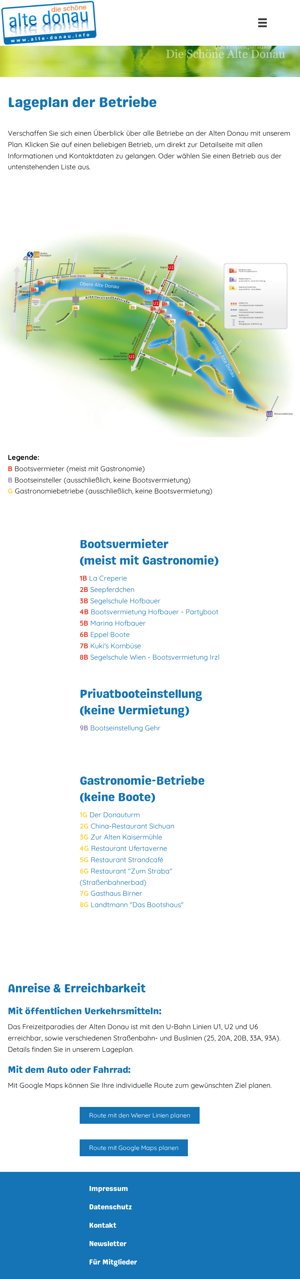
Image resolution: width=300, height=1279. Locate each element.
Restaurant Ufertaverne (129, 848)
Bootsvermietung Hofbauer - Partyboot (154, 611)
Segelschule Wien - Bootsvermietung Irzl (155, 657)
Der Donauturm (114, 814)
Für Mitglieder (113, 1262)
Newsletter (108, 1244)
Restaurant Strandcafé (127, 859)
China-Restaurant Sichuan (132, 826)
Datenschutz (110, 1207)
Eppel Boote (110, 634)
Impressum (108, 1188)
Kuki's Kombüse (115, 645)
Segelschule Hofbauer (125, 600)
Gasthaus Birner (116, 893)
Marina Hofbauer (118, 623)
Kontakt (102, 1225)
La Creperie (108, 578)
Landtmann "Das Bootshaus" (137, 904)
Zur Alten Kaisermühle (126, 836)
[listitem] (34, 290)
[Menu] (262, 22)
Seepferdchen (112, 589)
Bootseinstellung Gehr (125, 727)
